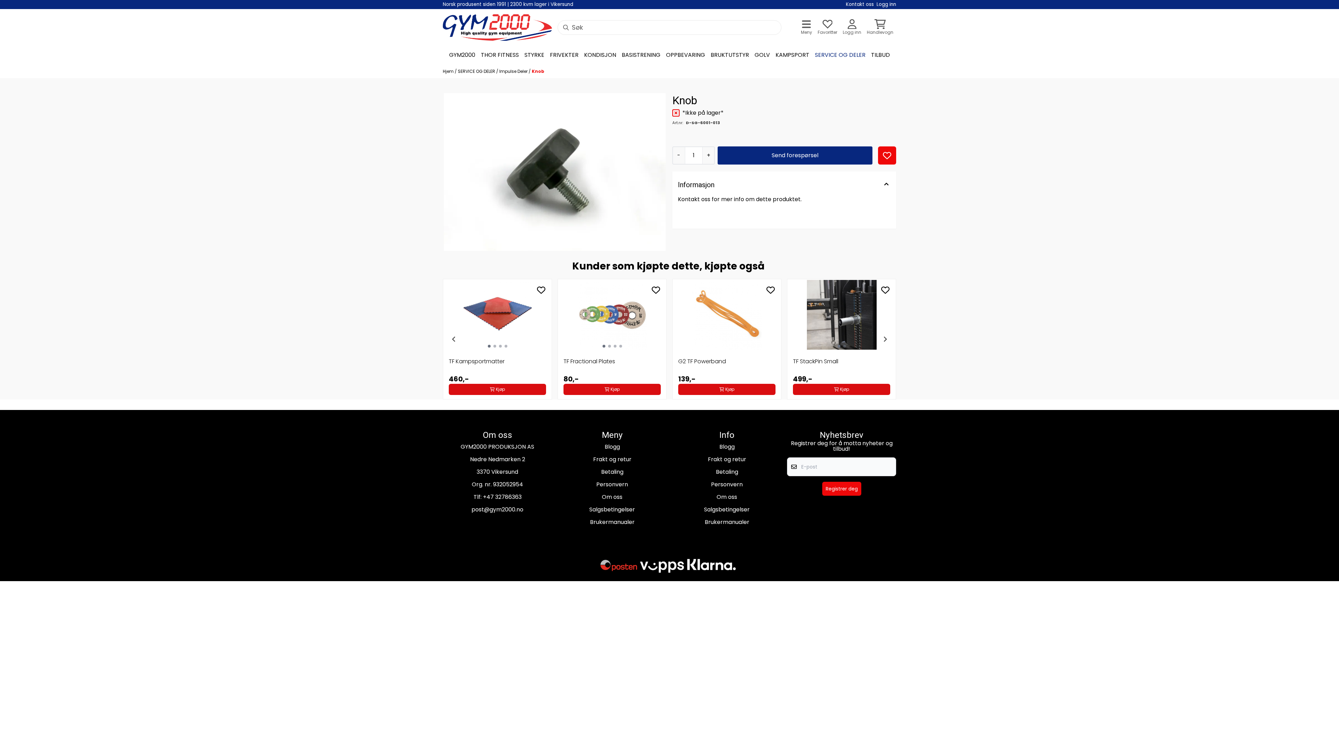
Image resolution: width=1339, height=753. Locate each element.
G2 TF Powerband (702, 361)
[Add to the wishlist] (541, 290)
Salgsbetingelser (612, 509)
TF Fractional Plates (589, 361)
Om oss (612, 497)
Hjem (449, 71)
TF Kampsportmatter (477, 361)
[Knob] (555, 172)
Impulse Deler (514, 71)
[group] (497, 339)
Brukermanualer (612, 522)
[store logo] (497, 27)
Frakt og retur (612, 459)
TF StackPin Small (815, 361)
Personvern (612, 484)
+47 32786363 (502, 497)
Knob (538, 71)
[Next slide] (885, 339)
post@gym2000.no (497, 509)
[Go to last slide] (454, 339)
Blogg (612, 447)
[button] (887, 155)
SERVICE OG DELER (477, 71)
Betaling (612, 472)
